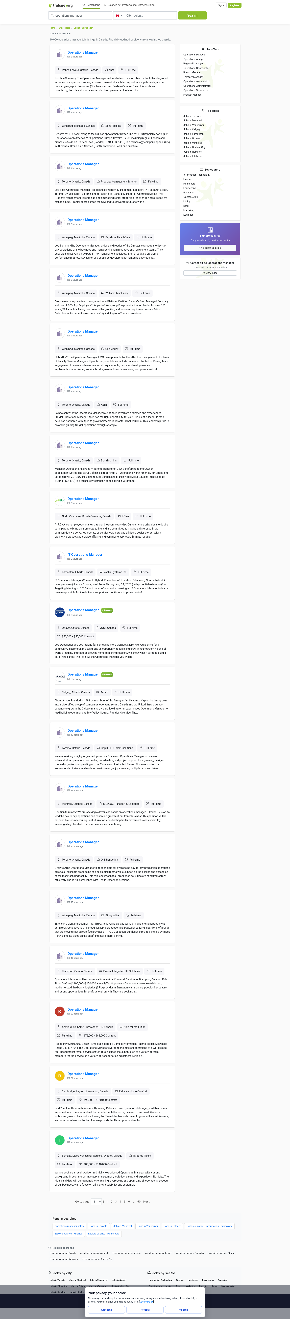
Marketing (188, 210)
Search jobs (93, 5)
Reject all (145, 1309)
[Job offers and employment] (60, 5)
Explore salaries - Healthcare (103, 1233)
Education (188, 192)
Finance (187, 179)
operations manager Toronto (63, 1253)
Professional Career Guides (138, 5)
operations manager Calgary (158, 1253)
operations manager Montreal (94, 1253)
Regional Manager (193, 63)
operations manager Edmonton (190, 1253)
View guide (212, 273)
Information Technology (196, 174)
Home (52, 28)
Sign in (221, 5)
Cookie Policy (146, 1301)
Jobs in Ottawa (191, 138)
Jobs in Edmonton (193, 133)
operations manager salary (69, 1226)
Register (234, 5)
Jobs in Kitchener (193, 156)
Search (192, 15)
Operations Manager (83, 28)
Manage (183, 1309)
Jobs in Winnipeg (192, 142)
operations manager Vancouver (126, 1253)
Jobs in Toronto (192, 116)
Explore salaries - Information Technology (209, 1226)
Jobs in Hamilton (192, 151)
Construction (190, 196)
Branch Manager (192, 72)
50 (139, 1201)
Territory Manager (193, 76)
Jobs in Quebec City (194, 147)
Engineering (189, 188)
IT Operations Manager (85, 555)
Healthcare (189, 183)
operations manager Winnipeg (64, 1259)
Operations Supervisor (195, 90)
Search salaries (212, 247)
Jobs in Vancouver (193, 125)
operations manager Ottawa (221, 1253)
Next (146, 1201)
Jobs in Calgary (191, 129)
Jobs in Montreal (192, 120)
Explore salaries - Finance (68, 1233)
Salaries (112, 5)
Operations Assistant (195, 81)
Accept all (106, 1309)
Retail (186, 205)
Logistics (188, 214)
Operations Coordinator (196, 68)
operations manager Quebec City (97, 1259)
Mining (186, 201)
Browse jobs (64, 28)
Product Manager (192, 94)
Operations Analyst (193, 59)
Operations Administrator (197, 85)
